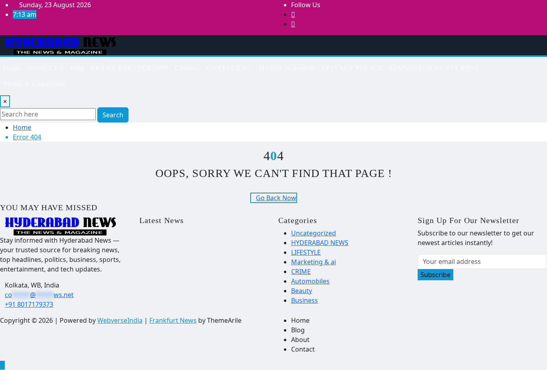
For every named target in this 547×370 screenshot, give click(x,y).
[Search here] (512, 64)
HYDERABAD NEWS (319, 242)
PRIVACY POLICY (352, 67)
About (300, 339)
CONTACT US (229, 67)
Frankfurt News (173, 320)
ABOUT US (45, 67)
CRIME (301, 271)
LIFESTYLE (306, 252)
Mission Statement (287, 67)
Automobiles (310, 281)
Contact (187, 67)
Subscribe (435, 274)
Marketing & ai (313, 261)
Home (12, 67)
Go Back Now (276, 197)
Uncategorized (313, 233)
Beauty (301, 290)
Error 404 (27, 137)
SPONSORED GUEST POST (434, 67)
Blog (77, 67)
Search (113, 115)
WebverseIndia (120, 320)
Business (304, 300)
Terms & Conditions (34, 83)
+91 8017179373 (29, 304)
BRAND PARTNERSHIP (129, 67)
